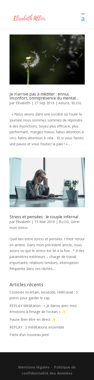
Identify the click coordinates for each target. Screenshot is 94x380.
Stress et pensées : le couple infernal (44, 217)
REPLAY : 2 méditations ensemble (37, 327)
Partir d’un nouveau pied (29, 334)
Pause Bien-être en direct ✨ (33, 319)
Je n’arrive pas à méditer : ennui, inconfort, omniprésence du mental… (44, 96)
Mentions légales (34, 367)
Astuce (63, 102)
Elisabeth (23, 102)
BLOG (76, 102)
